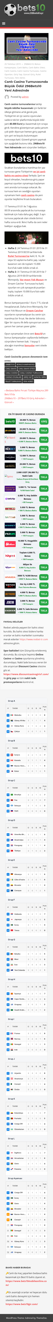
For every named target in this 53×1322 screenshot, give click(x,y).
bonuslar (30, 345)
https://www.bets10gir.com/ (22, 1304)
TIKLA (44, 430)
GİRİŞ (44, 421)
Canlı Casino (10, 71)
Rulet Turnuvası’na (18, 256)
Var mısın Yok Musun (32, 279)
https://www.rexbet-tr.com (34, 639)
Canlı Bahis (22, 67)
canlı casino (27, 195)
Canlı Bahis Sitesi (37, 67)
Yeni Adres (20, 77)
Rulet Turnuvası (13, 381)
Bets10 (38, 333)
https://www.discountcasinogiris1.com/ (26, 674)
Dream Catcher (34, 310)
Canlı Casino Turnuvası (28, 71)
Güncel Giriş (29, 74)
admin (25, 96)
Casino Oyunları (13, 377)
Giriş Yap (18, 74)
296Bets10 (29, 64)
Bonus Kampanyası (26, 364)
